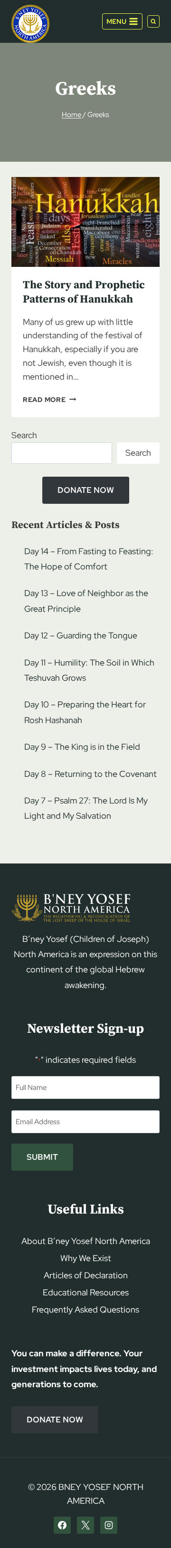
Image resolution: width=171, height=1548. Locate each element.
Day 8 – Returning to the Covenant (90, 773)
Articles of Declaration (86, 1275)
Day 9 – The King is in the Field (82, 746)
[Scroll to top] (147, 1522)
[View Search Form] (153, 21)
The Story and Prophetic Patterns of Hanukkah (84, 292)
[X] (85, 1525)
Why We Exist (85, 1258)
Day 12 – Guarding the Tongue (80, 635)
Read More (49, 399)
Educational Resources (86, 1292)
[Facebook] (62, 1525)
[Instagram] (108, 1525)
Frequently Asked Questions (85, 1309)
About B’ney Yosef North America (85, 1240)
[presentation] (85, 222)
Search (24, 435)
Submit (42, 1157)
